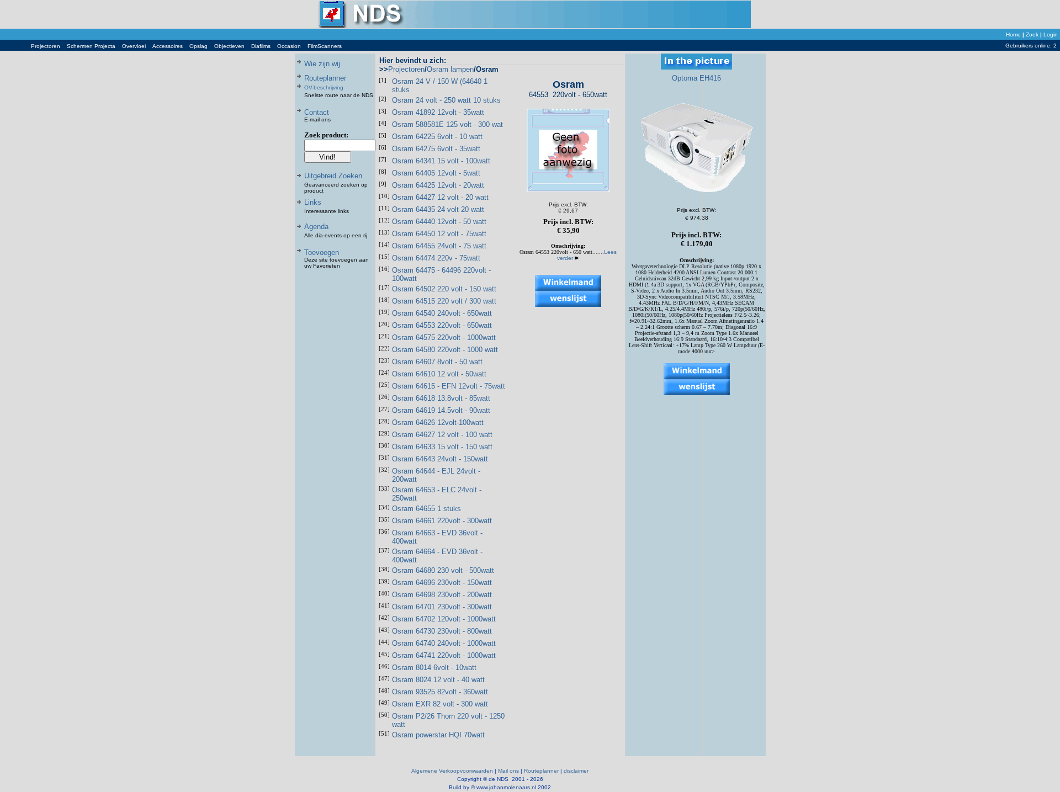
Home (1013, 34)
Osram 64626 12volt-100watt (438, 422)
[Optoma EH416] (697, 193)
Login (1050, 34)
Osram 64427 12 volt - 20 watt (440, 197)
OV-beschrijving (323, 87)
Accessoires (167, 46)
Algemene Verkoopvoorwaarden (452, 771)
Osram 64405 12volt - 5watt (436, 173)
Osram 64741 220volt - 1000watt (444, 655)
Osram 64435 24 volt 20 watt (438, 209)
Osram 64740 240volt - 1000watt (444, 643)
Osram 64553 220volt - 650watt (442, 325)
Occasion (289, 46)
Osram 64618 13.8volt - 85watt (441, 398)
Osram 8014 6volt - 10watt (434, 667)
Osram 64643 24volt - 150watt (440, 459)
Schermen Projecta (91, 46)
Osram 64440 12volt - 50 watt (439, 221)
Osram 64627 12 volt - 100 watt (442, 434)
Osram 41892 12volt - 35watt (438, 112)
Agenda (316, 226)
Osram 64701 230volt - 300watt (442, 607)
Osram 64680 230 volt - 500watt (443, 570)
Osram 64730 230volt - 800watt (442, 631)
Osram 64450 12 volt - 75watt (439, 234)
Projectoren (45, 46)
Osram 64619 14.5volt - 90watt (441, 410)
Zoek (1032, 34)
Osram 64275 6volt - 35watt (436, 149)
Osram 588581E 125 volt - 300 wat (447, 124)
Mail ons (508, 771)
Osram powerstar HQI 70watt (438, 735)
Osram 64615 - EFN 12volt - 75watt (448, 386)
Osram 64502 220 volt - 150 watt (444, 289)
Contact (316, 112)
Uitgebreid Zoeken (333, 176)
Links (312, 202)
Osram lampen (450, 69)
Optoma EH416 (696, 78)
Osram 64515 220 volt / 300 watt (444, 301)
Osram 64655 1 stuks (426, 508)
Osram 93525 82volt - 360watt (440, 692)
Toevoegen (321, 252)
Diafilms (261, 46)
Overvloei (134, 46)
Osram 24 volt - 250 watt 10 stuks (446, 100)
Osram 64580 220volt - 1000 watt (445, 349)
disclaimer (576, 771)
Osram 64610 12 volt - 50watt (439, 374)
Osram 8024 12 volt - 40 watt (438, 680)
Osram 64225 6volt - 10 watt (437, 136)
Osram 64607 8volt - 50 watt (437, 362)
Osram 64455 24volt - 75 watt (439, 246)
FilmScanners (325, 46)
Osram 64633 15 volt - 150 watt (442, 447)
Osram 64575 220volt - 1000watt (444, 337)
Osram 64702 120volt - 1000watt (444, 619)
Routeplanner (325, 78)
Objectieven (229, 46)
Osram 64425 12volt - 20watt (438, 185)
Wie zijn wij (322, 64)
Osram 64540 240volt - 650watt (442, 313)
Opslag (198, 46)
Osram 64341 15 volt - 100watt (441, 161)
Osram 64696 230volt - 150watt (442, 582)
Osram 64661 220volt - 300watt (442, 521)
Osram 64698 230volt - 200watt (442, 595)
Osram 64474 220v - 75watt (436, 258)
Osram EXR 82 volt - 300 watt (440, 704)
